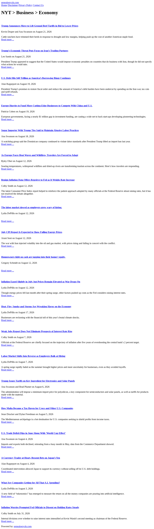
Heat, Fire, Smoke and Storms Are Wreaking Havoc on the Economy (36, 306)
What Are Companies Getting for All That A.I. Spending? (30, 482)
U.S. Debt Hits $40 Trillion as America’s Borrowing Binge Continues (36, 78)
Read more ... (7, 39)
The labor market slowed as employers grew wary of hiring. (31, 207)
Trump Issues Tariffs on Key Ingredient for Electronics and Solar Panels (38, 381)
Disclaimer (13, 5)
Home (4, 5)
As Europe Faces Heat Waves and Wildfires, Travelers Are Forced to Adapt (39, 155)
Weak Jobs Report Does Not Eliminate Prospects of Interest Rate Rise (36, 331)
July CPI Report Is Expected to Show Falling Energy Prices (31, 232)
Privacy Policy (25, 5)
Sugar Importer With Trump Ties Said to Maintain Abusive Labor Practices (40, 130)
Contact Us (38, 5)
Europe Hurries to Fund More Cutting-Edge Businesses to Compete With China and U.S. (46, 105)
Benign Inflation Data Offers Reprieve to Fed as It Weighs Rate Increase (38, 180)
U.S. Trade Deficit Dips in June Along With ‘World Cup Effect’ (33, 433)
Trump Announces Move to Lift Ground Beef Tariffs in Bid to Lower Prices (39, 26)
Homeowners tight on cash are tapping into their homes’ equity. (33, 257)
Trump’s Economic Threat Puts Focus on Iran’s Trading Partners (34, 50)
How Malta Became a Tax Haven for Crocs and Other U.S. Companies (37, 408)
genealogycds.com (10, 2)
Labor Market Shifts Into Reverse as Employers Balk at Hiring (33, 356)
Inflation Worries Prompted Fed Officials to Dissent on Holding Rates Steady (40, 507)
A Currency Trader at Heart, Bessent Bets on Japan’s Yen (30, 458)
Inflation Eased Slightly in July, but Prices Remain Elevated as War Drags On (40, 281)
